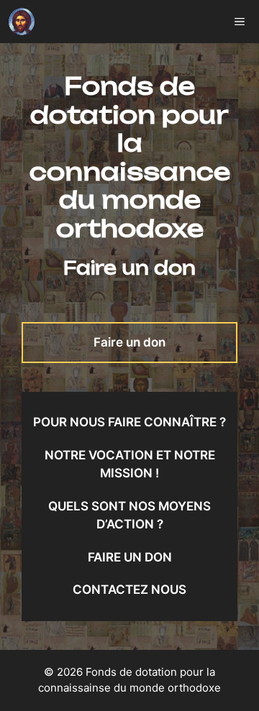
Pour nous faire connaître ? (129, 422)
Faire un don (129, 342)
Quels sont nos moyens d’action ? (129, 515)
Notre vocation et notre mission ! (130, 464)
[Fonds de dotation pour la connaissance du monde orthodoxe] (21, 21)
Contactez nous (129, 589)
